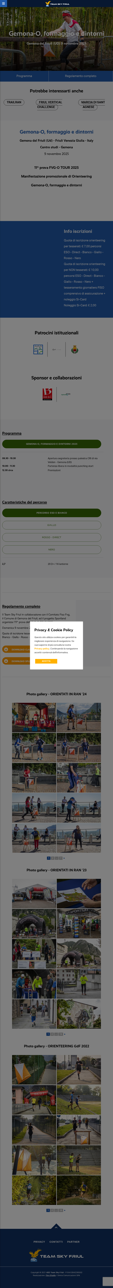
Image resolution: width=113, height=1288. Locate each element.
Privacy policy (41, 649)
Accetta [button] (46, 661)
